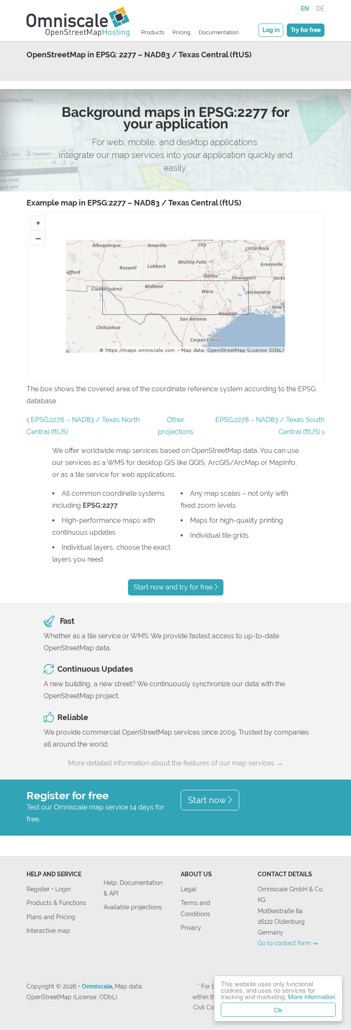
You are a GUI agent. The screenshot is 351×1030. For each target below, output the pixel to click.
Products (152, 32)
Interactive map (48, 930)
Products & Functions (56, 902)
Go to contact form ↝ (288, 943)
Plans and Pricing (51, 916)
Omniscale (97, 986)
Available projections (133, 907)
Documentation (219, 32)
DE (320, 8)
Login (63, 889)
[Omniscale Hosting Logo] (78, 21)
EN (305, 8)
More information (311, 996)
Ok (278, 1009)
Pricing (181, 32)
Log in (271, 30)
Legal (188, 889)
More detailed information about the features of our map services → (175, 763)
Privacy (191, 927)
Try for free (306, 30)
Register (39, 889)
